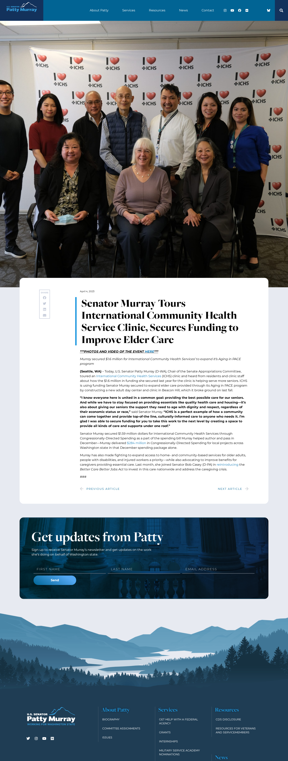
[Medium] (52, 738)
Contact (208, 10)
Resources (157, 10)
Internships (168, 741)
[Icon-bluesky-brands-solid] (268, 10)
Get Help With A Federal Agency (178, 721)
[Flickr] (247, 10)
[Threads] (261, 10)
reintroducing (227, 464)
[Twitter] (28, 738)
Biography (111, 719)
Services (128, 10)
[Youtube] (232, 10)
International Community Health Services (128, 376)
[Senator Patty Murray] (21, 14)
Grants (165, 732)
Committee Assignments (121, 728)
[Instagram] (225, 10)
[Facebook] (239, 10)
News (183, 10)
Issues (107, 737)
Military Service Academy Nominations (179, 752)
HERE (149, 351)
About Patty (99, 10)
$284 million (136, 443)
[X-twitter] (254, 10)
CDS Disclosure (228, 719)
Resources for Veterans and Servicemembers (236, 730)
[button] (281, 10)
